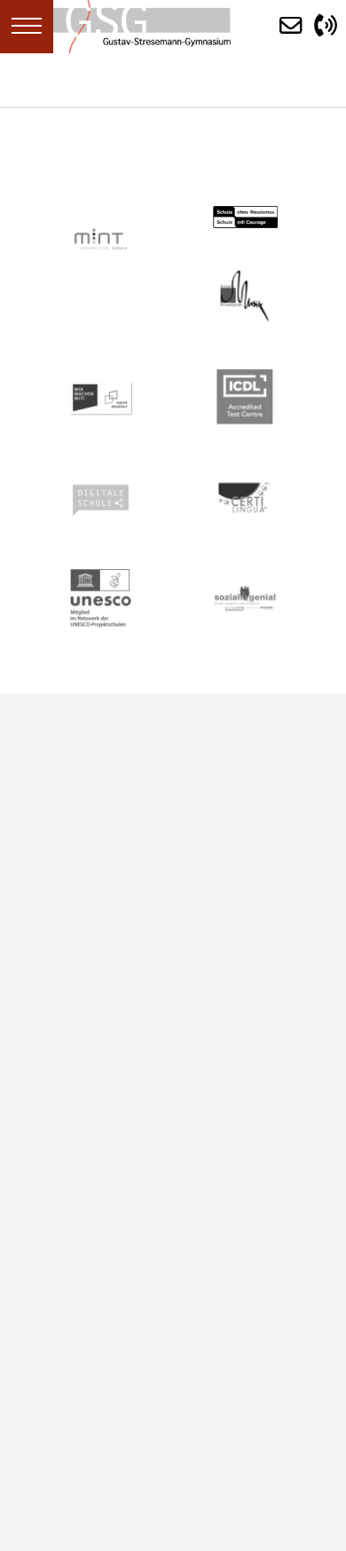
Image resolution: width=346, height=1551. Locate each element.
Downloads (66, 1144)
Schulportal (65, 1118)
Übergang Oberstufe (97, 1195)
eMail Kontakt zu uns (115, 963)
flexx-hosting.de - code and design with (132, 1426)
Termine (54, 1093)
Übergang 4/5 (74, 1170)
